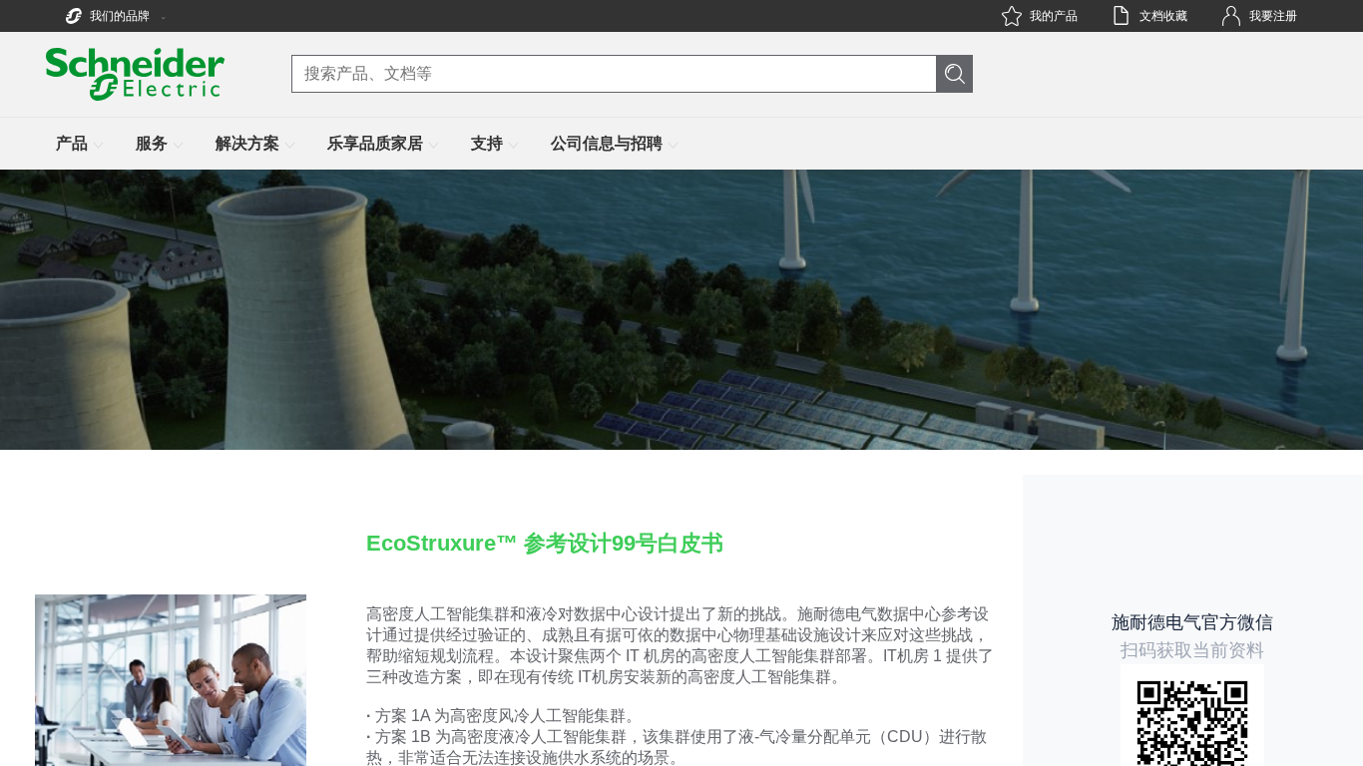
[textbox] (682, 519)
